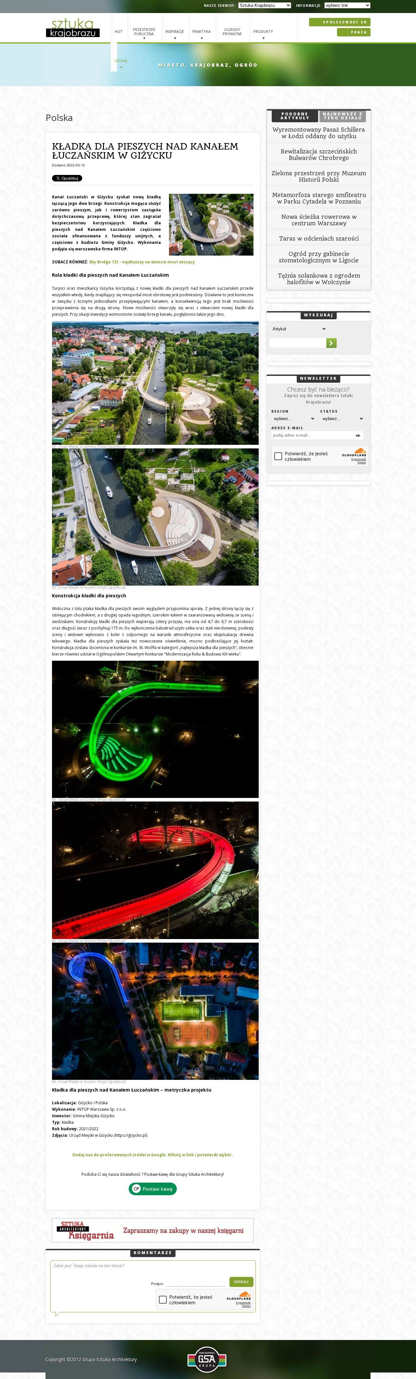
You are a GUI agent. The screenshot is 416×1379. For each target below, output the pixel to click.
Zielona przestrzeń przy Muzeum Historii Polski (319, 176)
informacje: (309, 5)
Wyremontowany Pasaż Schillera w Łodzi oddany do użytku (319, 132)
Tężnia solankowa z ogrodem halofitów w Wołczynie (319, 278)
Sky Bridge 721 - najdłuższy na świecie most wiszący (142, 262)
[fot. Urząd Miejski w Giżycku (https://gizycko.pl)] (153, 383)
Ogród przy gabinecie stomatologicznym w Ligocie (319, 257)
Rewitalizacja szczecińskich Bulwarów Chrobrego (319, 154)
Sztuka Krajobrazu (74, 27)
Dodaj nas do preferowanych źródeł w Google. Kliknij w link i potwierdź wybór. (152, 1155)
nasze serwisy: (220, 5)
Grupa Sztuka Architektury (110, 1359)
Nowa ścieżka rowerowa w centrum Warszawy (319, 220)
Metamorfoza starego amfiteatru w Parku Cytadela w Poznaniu (319, 198)
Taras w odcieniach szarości (319, 238)
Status (329, 411)
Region (280, 411)
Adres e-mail (287, 428)
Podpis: (158, 1283)
